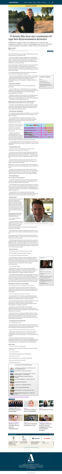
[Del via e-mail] (52, 51)
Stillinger (39, 2)
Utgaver (34, 2)
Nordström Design (33, 468)
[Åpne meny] (52, 2)
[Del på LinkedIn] (51, 51)
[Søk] (49, 2)
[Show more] (52, 76)
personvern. (41, 467)
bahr (17, 397)
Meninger (30, 2)
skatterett (22, 397)
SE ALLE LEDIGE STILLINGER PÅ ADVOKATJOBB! (31, 447)
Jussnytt (25, 2)
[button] (51, 434)
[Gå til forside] (16, 2)
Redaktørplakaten (31, 466)
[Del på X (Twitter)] (49, 51)
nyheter (26, 397)
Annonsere (44, 2)
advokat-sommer (12, 397)
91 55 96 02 (37, 464)
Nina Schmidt (31, 464)
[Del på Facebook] (48, 51)
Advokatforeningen (25, 465)
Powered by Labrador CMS (31, 472)
